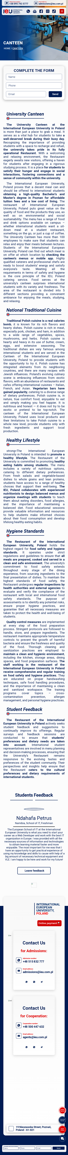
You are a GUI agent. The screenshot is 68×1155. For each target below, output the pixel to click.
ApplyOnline (62, 1129)
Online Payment (62, 1110)
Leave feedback (34, 870)
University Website (62, 1120)
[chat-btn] (62, 1138)
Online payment (48, 923)
